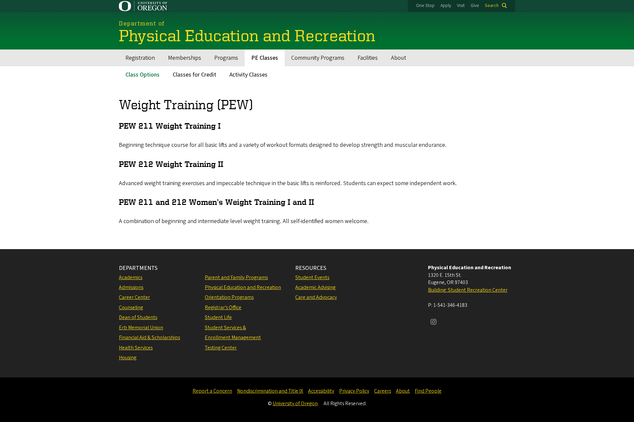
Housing (127, 357)
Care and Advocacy (316, 297)
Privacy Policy (354, 391)
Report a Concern (212, 391)
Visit (461, 5)
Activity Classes (248, 75)
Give (475, 5)
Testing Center (221, 347)
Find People (428, 391)
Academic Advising (315, 287)
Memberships (184, 58)
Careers (382, 391)
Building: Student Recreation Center (468, 290)
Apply (445, 5)
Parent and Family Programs (236, 277)
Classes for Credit (194, 75)
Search (492, 5)
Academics (130, 277)
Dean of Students (138, 317)
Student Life (218, 317)
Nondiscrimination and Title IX (270, 391)
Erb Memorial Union (141, 327)
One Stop (425, 5)
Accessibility (321, 391)
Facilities (368, 58)
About (398, 58)
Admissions (131, 287)
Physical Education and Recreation (243, 287)
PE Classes (264, 58)
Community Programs (317, 58)
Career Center (134, 297)
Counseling (131, 307)
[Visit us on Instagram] (433, 322)
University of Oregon (295, 403)
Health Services (136, 347)
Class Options (142, 75)
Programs (226, 58)
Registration (140, 58)
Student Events (312, 277)
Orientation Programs (229, 297)
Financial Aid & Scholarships (149, 337)
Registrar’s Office (223, 307)
